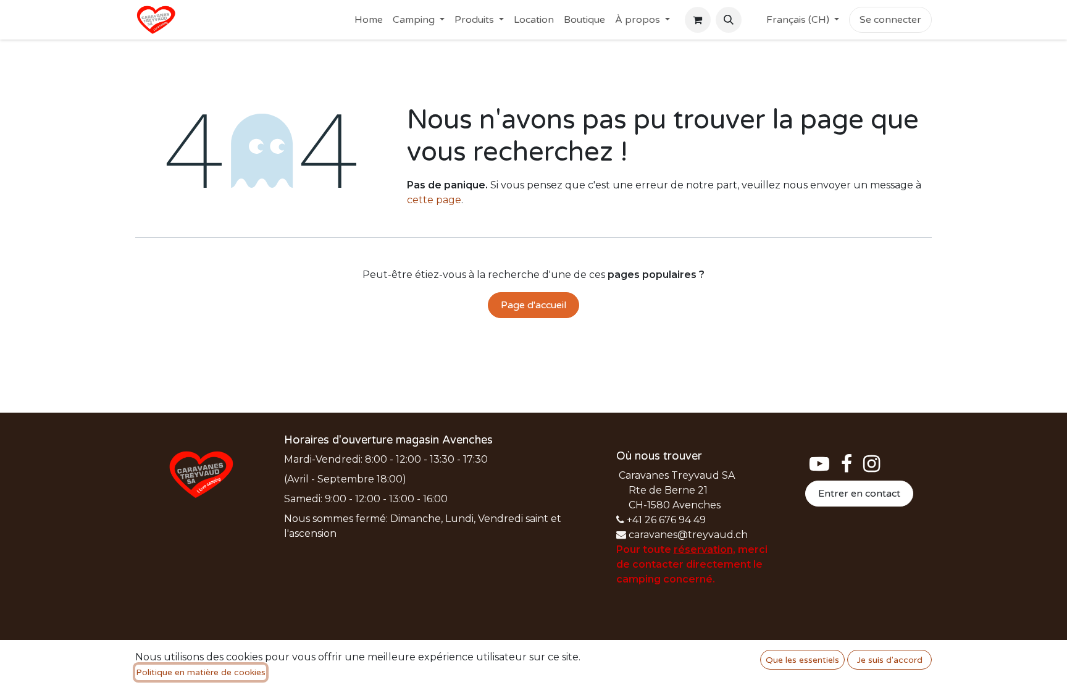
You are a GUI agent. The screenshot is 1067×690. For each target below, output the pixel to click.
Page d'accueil (533, 305)
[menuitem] (368, 19)
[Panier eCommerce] (698, 20)
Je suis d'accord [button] (890, 660)
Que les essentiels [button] (802, 660)
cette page (434, 200)
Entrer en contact (859, 493)
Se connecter (890, 20)
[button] (729, 20)
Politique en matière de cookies (201, 672)
